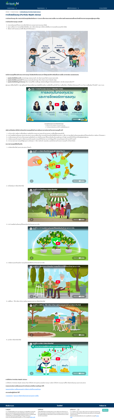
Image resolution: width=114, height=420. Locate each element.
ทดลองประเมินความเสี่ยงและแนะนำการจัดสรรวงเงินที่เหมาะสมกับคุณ (23, 389)
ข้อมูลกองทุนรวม (41, 8)
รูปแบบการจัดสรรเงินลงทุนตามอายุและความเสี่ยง (26, 395)
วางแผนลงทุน (9, 395)
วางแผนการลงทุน (11, 8)
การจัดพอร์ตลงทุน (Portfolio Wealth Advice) (30, 12)
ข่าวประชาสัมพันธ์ (103, 8)
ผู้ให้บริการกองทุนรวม (72, 8)
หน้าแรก (7, 12)
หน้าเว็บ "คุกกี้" (32, 417)
